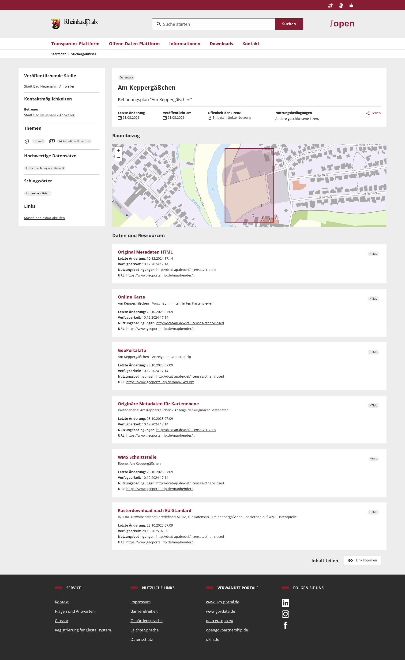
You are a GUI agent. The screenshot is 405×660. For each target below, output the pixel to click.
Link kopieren (366, 560)
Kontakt (250, 43)
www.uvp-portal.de (222, 602)
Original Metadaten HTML (145, 252)
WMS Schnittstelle (137, 457)
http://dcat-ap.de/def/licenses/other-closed (190, 323)
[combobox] (213, 24)
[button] (118, 150)
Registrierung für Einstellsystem (83, 630)
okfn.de (212, 639)
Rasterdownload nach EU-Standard (154, 510)
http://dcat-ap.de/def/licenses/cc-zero (186, 269)
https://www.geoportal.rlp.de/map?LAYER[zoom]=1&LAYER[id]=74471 (180, 382)
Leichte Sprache (145, 630)
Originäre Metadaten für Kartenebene (158, 403)
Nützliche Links (158, 587)
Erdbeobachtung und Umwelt (45, 168)
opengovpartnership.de (227, 630)
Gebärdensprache (147, 620)
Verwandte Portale (238, 587)
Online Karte (131, 297)
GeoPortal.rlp (132, 350)
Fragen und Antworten (75, 611)
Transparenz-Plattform (75, 43)
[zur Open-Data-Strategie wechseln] (342, 23)
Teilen (375, 113)
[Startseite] (74, 23)
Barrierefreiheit (144, 611)
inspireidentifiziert (38, 193)
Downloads (221, 43)
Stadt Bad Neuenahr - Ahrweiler (49, 115)
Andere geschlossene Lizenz (297, 118)
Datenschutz (142, 639)
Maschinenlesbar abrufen (44, 218)
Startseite (58, 54)
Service (73, 587)
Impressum (141, 602)
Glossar (61, 620)
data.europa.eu (219, 620)
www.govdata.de (220, 611)
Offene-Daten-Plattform (134, 43)
